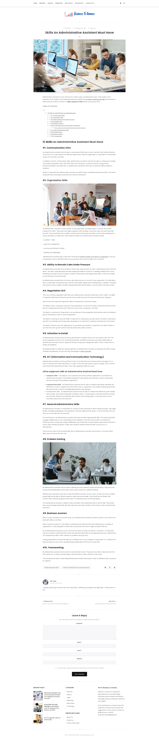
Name (79, 642)
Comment (79, 623)
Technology (79, 3)
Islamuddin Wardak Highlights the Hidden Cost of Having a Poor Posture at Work (51, 707)
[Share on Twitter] (105, 567)
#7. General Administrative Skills (60, 130)
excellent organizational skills (95, 99)
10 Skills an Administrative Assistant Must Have (62, 113)
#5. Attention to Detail (57, 123)
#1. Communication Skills (58, 115)
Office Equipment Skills (52, 567)
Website (79, 659)
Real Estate (69, 3)
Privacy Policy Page (73, 723)
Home (35, 3)
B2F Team (53, 581)
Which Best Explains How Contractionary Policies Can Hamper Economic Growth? (52, 695)
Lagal (68, 697)
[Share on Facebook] (110, 567)
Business (42, 3)
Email (79, 650)
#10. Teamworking (57, 136)
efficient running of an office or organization (94, 257)
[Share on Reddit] (114, 567)
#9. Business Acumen (57, 134)
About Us (70, 717)
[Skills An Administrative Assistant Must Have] (79, 65)
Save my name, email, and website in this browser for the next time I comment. (81, 668)
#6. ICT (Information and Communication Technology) (65, 125)
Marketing (59, 3)
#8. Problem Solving (56, 132)
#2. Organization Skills (57, 117)
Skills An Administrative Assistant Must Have (76, 567)
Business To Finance (110, 687)
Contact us (90, 3)
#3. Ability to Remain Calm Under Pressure (62, 119)
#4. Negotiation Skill (56, 121)
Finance (50, 3)
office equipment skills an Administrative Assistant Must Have (69, 128)
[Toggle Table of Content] (44, 111)
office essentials (85, 351)
